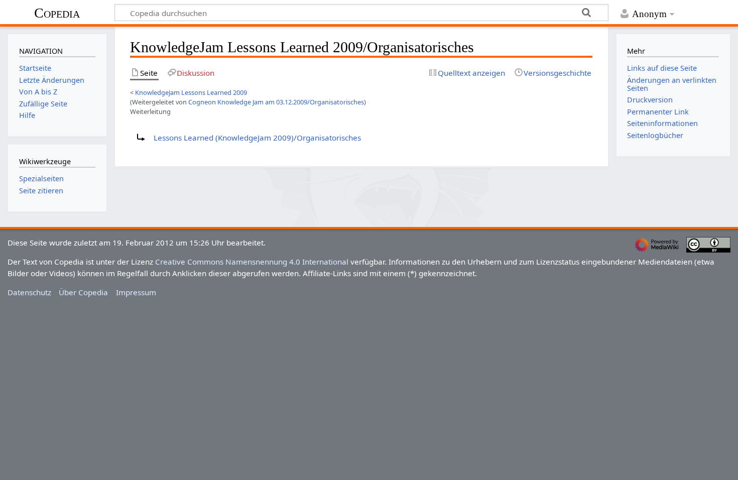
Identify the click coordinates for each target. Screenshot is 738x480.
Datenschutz (29, 292)
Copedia (57, 13)
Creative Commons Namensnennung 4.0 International (251, 262)
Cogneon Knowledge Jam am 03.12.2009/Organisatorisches (276, 101)
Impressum (136, 292)
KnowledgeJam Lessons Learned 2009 (191, 92)
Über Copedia (83, 292)
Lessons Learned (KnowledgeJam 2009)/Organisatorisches (257, 138)
